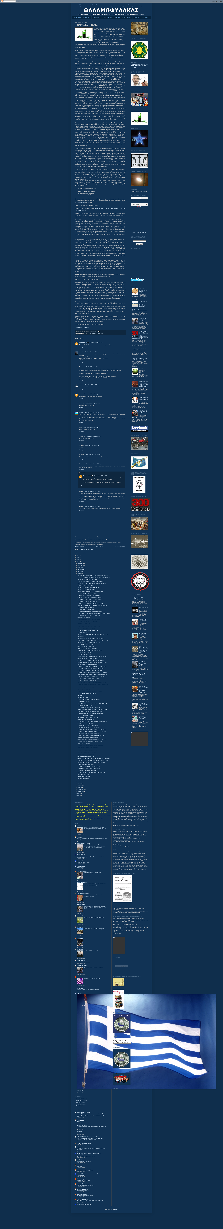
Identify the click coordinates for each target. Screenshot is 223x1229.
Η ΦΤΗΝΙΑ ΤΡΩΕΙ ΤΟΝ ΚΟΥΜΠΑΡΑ (86, 644)
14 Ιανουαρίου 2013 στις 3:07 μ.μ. (93, 506)
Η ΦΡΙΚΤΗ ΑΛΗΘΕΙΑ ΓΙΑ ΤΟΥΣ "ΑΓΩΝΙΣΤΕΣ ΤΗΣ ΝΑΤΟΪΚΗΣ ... (92, 731)
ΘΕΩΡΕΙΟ (79, 993)
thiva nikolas (80, 927)
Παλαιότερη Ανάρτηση (120, 546)
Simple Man (79, 1165)
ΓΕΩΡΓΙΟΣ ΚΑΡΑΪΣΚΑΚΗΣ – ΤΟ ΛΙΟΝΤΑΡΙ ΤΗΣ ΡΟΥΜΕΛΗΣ (92, 666)
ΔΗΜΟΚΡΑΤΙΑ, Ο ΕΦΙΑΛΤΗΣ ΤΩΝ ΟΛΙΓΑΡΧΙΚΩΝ (89, 768)
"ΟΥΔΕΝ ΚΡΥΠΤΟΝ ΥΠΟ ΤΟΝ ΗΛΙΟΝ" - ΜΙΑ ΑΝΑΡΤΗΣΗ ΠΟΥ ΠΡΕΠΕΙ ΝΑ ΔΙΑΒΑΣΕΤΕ (143, 649)
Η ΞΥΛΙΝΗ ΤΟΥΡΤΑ (82, 632)
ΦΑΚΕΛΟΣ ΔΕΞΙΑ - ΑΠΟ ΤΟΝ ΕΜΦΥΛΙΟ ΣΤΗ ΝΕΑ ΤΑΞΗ (91, 638)
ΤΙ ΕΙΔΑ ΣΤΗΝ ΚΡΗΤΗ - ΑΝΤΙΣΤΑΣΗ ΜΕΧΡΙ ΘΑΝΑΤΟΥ (90, 713)
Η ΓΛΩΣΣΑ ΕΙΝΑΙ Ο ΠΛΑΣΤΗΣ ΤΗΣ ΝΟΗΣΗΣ (88, 725)
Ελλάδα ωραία (80, 1090)
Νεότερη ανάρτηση (79, 546)
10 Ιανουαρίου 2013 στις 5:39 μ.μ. (93, 491)
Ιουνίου (79, 781)
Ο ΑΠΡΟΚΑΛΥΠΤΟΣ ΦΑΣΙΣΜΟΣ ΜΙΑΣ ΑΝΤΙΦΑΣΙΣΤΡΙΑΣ (91, 660)
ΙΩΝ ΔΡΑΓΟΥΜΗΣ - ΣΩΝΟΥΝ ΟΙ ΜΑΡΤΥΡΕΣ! (88, 587)
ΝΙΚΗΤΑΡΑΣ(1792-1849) (83, 774)
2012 (77, 561)
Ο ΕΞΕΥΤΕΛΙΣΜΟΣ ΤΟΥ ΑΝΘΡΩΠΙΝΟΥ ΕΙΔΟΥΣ (89, 699)
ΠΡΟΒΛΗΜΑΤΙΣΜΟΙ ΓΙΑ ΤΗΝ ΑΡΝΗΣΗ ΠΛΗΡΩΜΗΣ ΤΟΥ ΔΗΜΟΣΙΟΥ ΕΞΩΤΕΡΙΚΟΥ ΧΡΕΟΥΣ (138, 675)
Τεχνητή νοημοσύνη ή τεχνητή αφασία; (85, 1195)
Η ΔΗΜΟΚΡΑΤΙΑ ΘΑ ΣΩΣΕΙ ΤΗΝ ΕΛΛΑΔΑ (87, 601)
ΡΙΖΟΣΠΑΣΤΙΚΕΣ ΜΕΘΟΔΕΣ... (85, 654)
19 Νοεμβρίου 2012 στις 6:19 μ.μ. (93, 445)
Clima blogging (79, 1105)
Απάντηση (81, 347)
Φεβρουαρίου (81, 789)
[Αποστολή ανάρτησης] (99, 331)
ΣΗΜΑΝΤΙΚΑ (86, 17)
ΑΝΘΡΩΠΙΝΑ (77, 17)
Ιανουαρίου (80, 791)
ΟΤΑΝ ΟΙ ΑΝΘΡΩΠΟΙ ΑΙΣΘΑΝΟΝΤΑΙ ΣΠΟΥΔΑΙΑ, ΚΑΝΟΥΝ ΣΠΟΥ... (93, 683)
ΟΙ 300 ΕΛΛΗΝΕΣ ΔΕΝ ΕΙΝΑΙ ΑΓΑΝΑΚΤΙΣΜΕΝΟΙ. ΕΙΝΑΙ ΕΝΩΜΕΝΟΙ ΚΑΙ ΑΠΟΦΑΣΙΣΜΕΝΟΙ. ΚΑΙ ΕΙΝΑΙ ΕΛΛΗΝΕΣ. (140, 335)
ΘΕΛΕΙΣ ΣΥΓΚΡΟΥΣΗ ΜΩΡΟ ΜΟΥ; (86, 719)
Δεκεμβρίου (80, 563)
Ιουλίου (79, 573)
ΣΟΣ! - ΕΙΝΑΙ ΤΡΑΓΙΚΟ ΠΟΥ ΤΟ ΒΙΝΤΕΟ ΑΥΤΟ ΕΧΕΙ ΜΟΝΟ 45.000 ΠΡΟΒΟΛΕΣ (143, 689)
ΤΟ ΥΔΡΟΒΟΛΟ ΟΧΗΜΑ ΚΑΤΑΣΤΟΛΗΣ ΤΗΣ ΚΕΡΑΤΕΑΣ (91, 668)
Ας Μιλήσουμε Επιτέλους (83, 893)
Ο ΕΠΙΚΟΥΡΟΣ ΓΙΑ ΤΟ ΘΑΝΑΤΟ (85, 723)
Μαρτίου (80, 787)
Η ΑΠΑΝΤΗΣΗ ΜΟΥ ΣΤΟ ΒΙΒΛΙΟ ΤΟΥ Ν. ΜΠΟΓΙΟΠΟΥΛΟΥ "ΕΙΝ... (93, 634)
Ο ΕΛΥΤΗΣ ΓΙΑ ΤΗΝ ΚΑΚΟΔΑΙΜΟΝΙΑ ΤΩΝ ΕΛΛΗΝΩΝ (90, 597)
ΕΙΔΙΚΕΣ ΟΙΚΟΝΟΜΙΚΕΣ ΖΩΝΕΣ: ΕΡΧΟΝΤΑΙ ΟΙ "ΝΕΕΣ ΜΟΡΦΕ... (93, 656)
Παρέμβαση (79, 1147)
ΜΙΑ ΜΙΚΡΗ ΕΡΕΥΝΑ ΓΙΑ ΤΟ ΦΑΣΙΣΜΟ (143, 290)
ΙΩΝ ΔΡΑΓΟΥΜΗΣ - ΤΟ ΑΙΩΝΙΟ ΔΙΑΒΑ (86, 589)
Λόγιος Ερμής (80, 916)
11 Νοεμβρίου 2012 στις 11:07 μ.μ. (94, 436)
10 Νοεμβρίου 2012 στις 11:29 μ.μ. (91, 427)
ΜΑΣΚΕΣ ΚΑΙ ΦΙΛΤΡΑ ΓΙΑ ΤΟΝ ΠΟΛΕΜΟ (143, 663)
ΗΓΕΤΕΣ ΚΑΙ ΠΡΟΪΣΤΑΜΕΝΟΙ (84, 624)
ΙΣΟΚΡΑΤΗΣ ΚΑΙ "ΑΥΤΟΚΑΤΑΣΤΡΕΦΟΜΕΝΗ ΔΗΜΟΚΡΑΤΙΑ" (91, 762)
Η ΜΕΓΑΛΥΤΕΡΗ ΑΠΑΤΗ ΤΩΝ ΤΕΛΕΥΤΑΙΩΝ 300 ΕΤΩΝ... (140, 359)
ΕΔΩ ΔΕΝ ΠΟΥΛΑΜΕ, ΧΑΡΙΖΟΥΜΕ (86, 754)
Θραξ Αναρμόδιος (81, 866)
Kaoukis (81, 412)
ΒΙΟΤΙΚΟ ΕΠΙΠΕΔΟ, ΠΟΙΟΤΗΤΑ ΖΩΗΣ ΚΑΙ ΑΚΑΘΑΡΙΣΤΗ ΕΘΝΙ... (92, 662)
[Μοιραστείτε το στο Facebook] (81, 333)
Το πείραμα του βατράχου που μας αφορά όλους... (94, 917)
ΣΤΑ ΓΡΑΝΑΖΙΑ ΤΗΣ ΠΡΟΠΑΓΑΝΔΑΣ (86, 628)
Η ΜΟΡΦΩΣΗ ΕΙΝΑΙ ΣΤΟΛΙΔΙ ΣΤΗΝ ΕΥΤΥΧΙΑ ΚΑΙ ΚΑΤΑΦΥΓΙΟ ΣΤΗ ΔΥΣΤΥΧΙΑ (139, 66)
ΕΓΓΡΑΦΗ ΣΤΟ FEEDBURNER (138, 232)
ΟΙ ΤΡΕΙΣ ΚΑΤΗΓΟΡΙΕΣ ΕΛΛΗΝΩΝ (86, 646)
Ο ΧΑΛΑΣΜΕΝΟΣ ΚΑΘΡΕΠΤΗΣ (85, 705)
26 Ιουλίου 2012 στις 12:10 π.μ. (92, 403)
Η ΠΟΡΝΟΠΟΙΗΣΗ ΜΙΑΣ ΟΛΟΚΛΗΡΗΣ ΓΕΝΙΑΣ (89, 616)
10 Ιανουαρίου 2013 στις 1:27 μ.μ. (101, 475)
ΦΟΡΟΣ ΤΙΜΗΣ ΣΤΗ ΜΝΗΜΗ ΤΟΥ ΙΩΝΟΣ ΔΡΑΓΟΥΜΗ (90, 591)
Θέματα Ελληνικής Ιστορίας (83, 843)
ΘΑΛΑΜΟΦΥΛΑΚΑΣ (82, 965)
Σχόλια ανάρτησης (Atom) (87, 549)
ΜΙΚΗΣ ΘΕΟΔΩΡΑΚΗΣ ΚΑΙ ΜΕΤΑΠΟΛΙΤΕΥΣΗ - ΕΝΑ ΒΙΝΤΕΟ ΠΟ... (93, 709)
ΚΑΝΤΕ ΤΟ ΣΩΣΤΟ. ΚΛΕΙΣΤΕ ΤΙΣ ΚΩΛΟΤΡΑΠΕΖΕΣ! (90, 691)
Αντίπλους (79, 977)
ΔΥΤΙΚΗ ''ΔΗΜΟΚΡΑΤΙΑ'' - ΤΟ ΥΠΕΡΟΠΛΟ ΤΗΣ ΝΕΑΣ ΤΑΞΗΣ (92, 729)
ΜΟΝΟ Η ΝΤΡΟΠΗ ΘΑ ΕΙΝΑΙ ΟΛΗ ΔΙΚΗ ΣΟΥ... (88, 679)
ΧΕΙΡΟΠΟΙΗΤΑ (97, 17)
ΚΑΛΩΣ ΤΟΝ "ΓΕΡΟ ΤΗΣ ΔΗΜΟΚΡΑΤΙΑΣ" (87, 750)
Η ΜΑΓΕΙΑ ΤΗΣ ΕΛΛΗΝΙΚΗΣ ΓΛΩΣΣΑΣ (87, 681)
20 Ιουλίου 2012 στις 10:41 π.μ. (91, 352)
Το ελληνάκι (80, 949)
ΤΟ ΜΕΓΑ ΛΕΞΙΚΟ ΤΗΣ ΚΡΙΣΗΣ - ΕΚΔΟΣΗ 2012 (89, 727)
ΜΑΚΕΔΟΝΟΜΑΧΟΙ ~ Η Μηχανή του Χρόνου (88, 733)
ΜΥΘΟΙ (95, 333)
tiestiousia (79, 1131)
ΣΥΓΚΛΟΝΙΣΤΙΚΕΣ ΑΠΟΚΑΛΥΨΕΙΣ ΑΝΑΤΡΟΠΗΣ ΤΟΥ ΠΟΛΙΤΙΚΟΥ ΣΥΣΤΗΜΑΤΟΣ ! (143, 384)
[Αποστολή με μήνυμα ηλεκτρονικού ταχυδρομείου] (76, 333)
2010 (77, 795)
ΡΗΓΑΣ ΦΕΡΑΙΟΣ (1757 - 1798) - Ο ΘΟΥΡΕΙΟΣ (89, 717)
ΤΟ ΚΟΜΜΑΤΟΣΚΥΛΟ (82, 1194)
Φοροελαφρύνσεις (80, 1175)
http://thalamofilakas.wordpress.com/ (83, 819)
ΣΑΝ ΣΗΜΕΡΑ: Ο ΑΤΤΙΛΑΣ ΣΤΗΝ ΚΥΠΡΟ (87, 648)
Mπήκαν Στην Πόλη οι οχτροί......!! (85, 1170)
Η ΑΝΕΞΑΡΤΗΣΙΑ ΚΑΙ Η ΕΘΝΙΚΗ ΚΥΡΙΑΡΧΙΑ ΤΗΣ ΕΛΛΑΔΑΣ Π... (93, 575)
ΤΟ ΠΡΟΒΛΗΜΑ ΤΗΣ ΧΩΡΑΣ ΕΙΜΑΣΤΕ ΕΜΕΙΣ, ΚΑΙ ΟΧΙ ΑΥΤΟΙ (92, 740)
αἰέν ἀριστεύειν (80, 861)
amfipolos (81, 352)
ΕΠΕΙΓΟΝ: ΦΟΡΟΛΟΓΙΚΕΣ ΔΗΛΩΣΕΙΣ (143, 717)
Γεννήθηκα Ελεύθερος (82, 1189)
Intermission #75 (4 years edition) (91, 950)
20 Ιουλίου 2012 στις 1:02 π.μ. (96, 342)
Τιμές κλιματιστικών (80, 1102)
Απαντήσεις (83, 472)
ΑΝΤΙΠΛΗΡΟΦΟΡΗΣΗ (82, 871)
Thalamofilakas (83, 342)
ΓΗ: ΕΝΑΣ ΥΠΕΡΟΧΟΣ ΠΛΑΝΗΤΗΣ (86, 687)
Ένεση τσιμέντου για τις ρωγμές (83, 862)
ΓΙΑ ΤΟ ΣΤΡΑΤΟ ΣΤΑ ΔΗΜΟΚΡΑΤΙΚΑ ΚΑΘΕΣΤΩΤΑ (89, 620)
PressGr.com (80, 988)
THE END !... (79, 1121)
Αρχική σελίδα (99, 546)
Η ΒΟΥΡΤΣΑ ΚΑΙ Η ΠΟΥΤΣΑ (84, 652)
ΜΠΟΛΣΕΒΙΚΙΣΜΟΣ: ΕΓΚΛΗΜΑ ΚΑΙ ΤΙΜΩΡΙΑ (88, 748)
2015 (77, 555)
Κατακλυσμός (80, 938)
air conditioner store (81, 1104)
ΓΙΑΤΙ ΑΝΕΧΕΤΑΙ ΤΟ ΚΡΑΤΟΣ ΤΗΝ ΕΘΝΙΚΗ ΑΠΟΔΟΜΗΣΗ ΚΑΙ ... (93, 721)
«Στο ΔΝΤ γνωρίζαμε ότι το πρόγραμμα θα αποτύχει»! (88, 989)
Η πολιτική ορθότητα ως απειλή (83, 962)
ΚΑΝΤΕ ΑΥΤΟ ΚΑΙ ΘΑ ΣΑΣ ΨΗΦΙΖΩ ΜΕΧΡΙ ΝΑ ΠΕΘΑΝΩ (143, 412)
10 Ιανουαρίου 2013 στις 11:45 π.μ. (93, 464)
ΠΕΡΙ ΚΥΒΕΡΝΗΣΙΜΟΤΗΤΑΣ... (85, 776)
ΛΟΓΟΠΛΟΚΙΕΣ (80, 1120)
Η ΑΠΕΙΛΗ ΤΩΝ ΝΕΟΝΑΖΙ (84, 697)
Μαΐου (79, 783)
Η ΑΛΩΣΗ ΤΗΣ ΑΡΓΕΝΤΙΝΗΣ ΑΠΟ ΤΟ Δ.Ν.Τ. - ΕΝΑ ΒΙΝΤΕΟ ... (92, 772)
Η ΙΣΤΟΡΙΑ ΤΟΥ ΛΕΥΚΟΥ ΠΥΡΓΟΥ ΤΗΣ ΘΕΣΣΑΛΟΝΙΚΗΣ (91, 735)
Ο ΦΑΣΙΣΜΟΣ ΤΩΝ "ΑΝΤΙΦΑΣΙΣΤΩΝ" (86, 609)
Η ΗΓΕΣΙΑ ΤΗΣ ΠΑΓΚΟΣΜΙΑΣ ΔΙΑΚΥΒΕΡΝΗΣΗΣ (89, 595)
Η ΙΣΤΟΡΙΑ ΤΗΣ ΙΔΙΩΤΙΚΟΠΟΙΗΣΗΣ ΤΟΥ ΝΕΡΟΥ (89, 630)
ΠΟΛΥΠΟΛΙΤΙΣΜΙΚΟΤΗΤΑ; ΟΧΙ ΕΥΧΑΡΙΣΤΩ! (88, 737)
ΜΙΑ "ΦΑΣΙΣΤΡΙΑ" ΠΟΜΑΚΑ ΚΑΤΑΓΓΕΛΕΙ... (87, 579)
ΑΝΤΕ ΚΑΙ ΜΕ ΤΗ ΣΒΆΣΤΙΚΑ (139, 348)
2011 (77, 793)
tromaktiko (79, 837)
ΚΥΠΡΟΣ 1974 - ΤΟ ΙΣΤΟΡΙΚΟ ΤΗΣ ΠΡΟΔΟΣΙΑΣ (143, 704)
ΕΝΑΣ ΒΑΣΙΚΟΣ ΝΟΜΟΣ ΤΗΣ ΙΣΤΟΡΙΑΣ (87, 693)
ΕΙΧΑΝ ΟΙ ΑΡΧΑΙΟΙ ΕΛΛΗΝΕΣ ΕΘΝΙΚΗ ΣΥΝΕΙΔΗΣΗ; (90, 650)
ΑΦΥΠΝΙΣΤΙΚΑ (107, 17)
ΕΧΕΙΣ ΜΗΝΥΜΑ (143, 369)
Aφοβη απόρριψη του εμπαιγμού (83, 1190)
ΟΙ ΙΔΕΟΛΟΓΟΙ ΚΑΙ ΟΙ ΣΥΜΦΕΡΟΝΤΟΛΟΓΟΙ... (143, 399)
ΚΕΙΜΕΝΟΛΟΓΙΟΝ (81, 960)
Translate (142, 207)
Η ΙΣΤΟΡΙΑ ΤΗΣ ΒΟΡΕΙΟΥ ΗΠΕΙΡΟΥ (86, 715)
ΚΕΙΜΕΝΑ (136, 17)
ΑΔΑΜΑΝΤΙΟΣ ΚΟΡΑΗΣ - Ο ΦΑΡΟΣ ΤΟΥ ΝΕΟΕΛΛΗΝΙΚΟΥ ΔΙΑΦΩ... (93, 758)
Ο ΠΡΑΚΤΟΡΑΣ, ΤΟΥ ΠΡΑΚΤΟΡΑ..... (86, 764)
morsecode (82, 384)
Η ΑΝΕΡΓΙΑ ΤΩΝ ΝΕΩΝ (82, 1132)
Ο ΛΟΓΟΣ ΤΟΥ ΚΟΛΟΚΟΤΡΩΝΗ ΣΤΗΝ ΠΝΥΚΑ (89, 707)
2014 (77, 557)
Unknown (81, 394)
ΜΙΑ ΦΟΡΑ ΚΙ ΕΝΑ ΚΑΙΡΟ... (84, 778)
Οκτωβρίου (80, 567)
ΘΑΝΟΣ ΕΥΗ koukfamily (83, 826)
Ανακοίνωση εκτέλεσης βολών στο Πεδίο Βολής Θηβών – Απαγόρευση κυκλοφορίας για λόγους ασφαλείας (94, 930)
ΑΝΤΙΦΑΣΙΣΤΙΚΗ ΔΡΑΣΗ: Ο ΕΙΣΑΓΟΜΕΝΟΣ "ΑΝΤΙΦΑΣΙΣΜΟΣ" (92, 583)
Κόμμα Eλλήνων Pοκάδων (83, 1184)
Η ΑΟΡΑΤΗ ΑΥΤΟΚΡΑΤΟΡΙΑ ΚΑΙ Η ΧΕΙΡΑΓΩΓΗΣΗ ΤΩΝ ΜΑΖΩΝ (92, 703)
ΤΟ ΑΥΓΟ (80, 695)
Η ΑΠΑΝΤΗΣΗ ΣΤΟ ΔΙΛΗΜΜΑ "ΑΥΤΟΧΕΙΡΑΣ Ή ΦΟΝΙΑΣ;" (91, 677)
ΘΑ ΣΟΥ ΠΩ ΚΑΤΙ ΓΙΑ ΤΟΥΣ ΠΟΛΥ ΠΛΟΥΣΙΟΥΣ (89, 626)
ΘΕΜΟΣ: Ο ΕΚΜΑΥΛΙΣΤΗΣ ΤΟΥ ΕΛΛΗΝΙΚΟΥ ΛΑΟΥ (90, 658)
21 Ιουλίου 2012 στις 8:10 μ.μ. (92, 384)
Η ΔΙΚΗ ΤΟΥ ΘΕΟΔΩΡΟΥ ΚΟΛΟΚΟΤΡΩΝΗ (88, 752)
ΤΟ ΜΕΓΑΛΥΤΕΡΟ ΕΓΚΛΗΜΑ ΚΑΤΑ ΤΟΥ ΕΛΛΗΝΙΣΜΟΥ (90, 711)
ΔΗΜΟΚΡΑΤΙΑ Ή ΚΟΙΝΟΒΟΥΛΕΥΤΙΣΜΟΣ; (87, 622)
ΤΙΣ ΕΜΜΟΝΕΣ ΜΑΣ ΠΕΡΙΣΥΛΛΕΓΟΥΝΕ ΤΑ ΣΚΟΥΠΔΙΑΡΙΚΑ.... (90, 1200)
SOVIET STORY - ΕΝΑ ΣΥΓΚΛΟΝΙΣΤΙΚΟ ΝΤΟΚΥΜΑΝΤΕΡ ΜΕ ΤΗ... (93, 640)
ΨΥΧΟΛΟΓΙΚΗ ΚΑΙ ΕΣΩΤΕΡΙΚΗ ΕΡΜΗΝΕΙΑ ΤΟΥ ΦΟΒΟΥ (91, 603)
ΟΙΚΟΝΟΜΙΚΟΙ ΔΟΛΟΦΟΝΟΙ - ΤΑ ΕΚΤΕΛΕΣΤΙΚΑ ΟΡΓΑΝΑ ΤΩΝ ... (93, 605)
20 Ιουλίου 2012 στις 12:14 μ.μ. (92, 366)
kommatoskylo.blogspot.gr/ (82, 327)
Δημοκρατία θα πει (80, 867)
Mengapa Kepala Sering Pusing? (83, 1180)
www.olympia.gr (81, 854)
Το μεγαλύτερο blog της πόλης (84, 1204)
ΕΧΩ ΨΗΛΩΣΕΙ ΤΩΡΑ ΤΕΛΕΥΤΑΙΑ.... (138, 598)
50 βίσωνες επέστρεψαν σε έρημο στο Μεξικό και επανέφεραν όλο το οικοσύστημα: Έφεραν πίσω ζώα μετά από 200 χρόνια (95, 828)
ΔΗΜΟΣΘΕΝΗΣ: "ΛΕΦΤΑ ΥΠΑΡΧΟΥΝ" (87, 585)
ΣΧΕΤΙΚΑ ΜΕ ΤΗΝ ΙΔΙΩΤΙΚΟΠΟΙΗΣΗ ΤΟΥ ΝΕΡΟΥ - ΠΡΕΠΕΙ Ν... (92, 672)
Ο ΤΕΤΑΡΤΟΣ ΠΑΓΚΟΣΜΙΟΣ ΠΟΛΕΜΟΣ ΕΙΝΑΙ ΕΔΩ (90, 670)
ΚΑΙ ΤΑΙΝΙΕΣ (145, 17)
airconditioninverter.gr (81, 1098)
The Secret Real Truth (82, 882)
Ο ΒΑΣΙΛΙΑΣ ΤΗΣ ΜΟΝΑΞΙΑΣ (84, 1143)
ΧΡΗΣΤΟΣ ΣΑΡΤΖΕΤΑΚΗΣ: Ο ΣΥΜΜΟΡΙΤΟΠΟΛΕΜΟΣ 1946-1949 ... (93, 760)
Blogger (116, 1209)
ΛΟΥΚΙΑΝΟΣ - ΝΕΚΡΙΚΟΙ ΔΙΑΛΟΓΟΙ (86, 756)
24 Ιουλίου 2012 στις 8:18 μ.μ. (91, 394)
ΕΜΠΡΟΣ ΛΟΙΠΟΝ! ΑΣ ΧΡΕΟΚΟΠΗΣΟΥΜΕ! (88, 664)
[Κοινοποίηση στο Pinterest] (83, 333)
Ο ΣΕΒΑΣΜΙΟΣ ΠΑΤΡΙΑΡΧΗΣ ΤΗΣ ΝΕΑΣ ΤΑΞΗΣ (89, 766)
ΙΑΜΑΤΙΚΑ (117, 17)
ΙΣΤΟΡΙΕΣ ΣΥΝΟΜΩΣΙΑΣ (82, 1199)
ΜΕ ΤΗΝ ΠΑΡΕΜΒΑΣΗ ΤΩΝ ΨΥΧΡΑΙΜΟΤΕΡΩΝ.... (89, 642)
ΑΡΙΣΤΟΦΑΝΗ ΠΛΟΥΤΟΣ (84, 744)
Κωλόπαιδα (79, 1166)
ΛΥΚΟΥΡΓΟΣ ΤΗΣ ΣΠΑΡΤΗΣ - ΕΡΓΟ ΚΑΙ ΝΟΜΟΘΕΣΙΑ (90, 611)
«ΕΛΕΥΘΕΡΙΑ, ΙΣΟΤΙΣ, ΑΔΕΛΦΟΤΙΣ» (86, 607)
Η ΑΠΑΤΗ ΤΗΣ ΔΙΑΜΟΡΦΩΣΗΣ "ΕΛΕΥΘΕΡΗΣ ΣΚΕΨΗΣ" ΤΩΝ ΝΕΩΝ (94, 613)
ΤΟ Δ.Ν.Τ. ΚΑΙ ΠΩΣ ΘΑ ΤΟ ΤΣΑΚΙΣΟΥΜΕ (87, 770)
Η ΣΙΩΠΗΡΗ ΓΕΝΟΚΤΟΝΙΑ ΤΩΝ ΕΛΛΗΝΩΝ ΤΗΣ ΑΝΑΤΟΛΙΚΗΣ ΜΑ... (94, 577)
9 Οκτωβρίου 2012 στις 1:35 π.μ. (91, 412)
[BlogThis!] (78, 333)
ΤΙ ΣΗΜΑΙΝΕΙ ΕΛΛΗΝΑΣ (83, 701)
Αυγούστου (80, 571)
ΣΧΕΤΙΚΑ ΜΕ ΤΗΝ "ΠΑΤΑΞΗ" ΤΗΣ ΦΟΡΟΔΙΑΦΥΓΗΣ (90, 742)
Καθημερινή (98, 180)
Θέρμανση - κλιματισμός (81, 1100)
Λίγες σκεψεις (80, 1179)
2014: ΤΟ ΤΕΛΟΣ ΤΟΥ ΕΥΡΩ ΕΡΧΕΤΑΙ (92, 978)
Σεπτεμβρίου (81, 569)
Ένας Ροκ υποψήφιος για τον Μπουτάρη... (86, 1185)
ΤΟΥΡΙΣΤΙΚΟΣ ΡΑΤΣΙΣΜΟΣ (84, 618)
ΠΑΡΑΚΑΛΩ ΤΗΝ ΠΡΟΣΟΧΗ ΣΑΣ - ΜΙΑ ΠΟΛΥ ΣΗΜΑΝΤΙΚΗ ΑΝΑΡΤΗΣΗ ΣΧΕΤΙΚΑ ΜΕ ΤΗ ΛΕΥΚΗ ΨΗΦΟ (139, 305)
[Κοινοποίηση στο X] (80, 333)
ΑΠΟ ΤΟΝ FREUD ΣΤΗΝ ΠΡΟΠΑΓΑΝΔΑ (87, 593)
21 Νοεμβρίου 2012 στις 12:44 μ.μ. (93, 454)
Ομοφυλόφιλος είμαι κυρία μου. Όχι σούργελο (143, 320)
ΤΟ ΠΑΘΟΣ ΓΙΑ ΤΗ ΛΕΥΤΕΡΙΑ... (85, 689)
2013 (77, 559)
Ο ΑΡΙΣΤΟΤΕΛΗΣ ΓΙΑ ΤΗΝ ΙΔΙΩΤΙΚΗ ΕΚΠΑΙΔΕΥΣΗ (89, 599)
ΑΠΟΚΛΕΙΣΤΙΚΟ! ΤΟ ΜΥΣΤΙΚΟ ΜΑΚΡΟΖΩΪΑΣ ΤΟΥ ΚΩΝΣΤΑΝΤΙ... (93, 674)
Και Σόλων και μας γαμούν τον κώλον (143, 608)
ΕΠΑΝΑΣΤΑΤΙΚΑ (126, 17)
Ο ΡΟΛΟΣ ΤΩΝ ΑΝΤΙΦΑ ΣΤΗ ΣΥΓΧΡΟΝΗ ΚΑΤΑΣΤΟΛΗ (90, 581)
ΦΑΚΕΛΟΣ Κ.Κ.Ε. (82, 636)
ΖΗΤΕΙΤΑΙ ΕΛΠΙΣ (81, 904)
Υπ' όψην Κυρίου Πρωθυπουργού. (143, 634)
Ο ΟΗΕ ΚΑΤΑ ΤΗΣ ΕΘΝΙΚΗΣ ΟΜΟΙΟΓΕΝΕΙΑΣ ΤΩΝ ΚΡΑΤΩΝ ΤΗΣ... (93, 685)
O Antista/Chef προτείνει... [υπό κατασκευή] (87, 1174)
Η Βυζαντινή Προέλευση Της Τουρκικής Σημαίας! (87, 1139)
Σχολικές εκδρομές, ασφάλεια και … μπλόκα (86, 1156)
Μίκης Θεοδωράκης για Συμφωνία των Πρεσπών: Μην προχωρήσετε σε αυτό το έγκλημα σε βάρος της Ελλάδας (95, 907)
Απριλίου (80, 785)
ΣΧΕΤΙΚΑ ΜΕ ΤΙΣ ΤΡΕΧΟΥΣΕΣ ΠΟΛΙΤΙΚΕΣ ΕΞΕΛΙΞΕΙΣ (90, 746)
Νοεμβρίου (80, 565)
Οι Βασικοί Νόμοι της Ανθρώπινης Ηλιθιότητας (143, 621)
